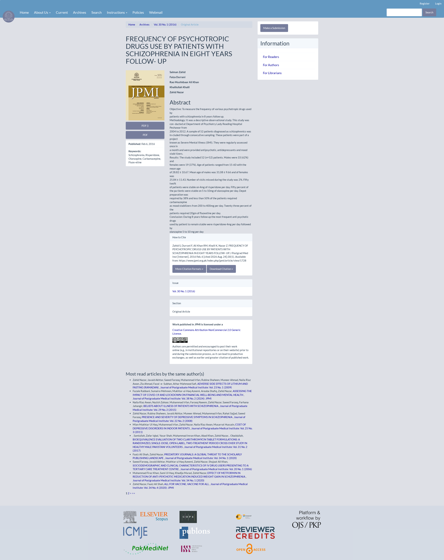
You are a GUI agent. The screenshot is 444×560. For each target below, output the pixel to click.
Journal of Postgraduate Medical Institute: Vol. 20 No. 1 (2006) (216, 469)
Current (62, 12)
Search (96, 12)
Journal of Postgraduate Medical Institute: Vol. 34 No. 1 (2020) (201, 458)
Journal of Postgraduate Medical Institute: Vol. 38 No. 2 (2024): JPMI (172, 398)
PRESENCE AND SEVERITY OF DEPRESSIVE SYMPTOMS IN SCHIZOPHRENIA (187, 417)
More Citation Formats (188, 268)
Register (425, 3)
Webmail (156, 12)
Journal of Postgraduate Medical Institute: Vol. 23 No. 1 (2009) (196, 387)
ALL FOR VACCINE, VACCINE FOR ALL (187, 484)
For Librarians (272, 73)
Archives (79, 12)
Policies (138, 12)
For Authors (271, 65)
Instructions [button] (116, 12)
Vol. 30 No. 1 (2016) (165, 24)
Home (24, 12)
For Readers (271, 57)
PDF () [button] (145, 125)
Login (438, 3)
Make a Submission (274, 28)
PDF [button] (145, 134)
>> (133, 493)
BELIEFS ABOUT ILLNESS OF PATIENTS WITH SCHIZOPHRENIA (181, 405)
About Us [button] (41, 12)
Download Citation (221, 268)
